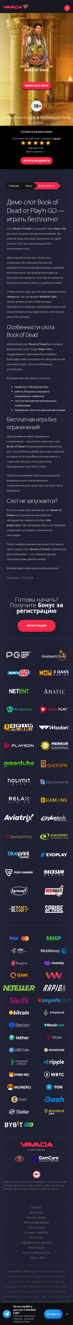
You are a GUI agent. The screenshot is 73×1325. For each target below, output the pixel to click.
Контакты (36, 1237)
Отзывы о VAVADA (36, 1232)
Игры (29, 185)
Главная (14, 185)
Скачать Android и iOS (36, 1252)
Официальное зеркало (36, 1242)
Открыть (53, 1314)
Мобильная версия (36, 1222)
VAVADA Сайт (15, 243)
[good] (42, 143)
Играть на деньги (36, 160)
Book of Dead (47, 185)
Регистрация (36, 625)
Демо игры (36, 1212)
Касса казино (36, 1227)
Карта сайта (38, 1257)
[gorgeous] (48, 143)
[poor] (29, 143)
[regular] (35, 143)
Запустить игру (36, 85)
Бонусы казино (36, 1217)
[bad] (23, 143)
